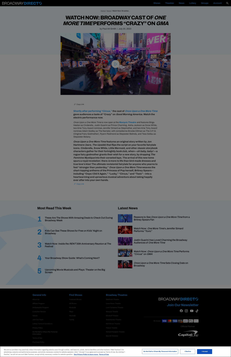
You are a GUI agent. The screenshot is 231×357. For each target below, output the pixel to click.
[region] (115, 351)
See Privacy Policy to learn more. (86, 354)
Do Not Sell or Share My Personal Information (160, 351)
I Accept (205, 351)
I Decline (188, 351)
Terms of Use (104, 354)
